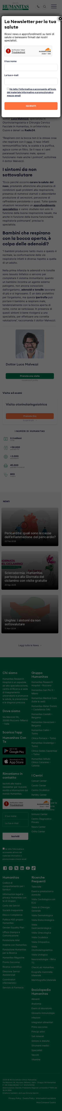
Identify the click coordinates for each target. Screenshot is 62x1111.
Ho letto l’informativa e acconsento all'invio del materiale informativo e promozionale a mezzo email (31, 92)
